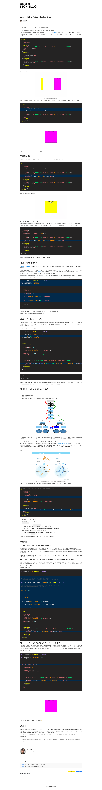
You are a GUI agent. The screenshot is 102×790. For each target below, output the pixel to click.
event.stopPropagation (25, 266)
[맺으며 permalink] (19, 726)
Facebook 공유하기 (79, 771)
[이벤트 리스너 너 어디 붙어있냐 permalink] (19, 389)
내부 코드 (40, 271)
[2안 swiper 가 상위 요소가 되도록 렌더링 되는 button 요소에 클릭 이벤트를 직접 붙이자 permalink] (19, 559)
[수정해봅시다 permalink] (19, 542)
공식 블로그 (75, 449)
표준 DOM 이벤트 (23, 393)
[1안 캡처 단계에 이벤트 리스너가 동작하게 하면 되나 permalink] (19, 545)
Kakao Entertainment (52, 786)
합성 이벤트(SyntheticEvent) (63, 443)
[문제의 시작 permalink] (19, 156)
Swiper (55, 32)
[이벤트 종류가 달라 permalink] (19, 262)
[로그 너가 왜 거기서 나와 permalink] (19, 319)
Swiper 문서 (58, 270)
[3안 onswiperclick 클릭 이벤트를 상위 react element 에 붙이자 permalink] (19, 643)
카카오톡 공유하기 (71, 771)
